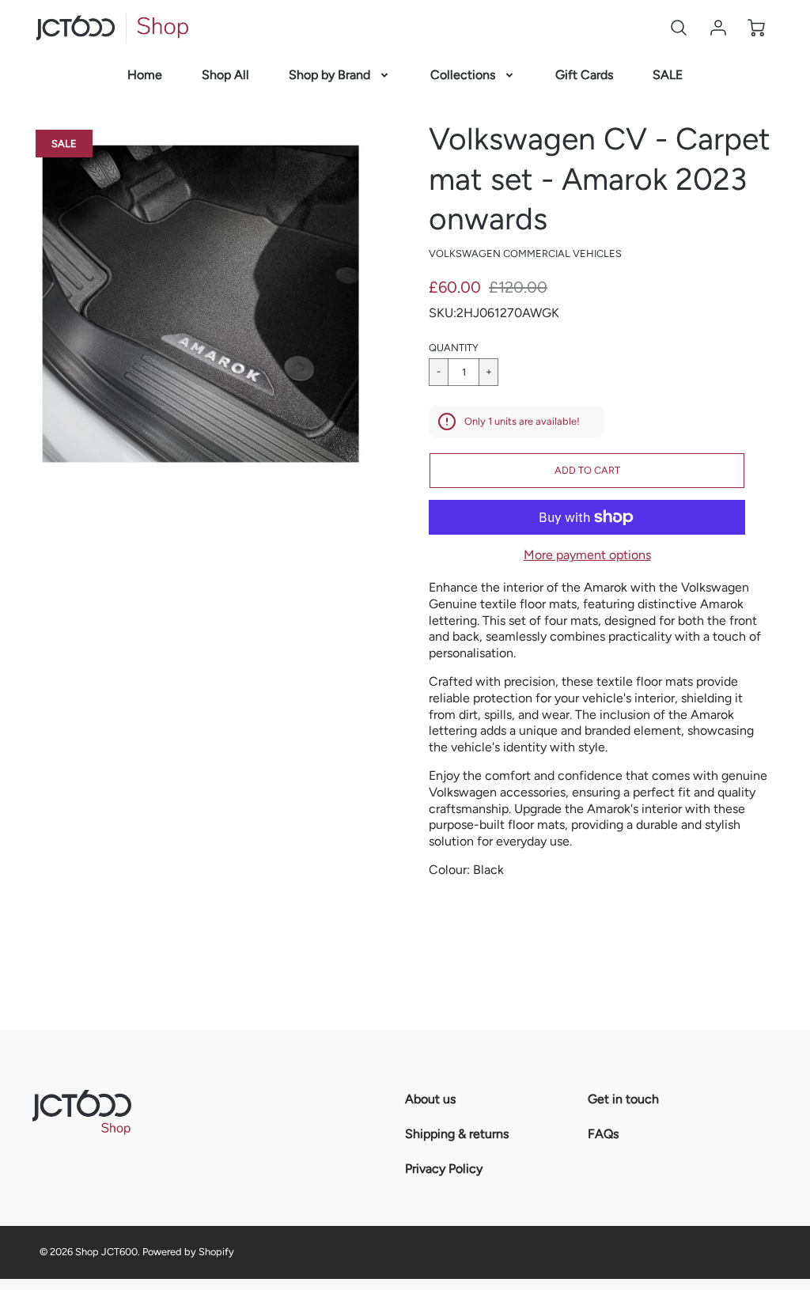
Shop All (225, 74)
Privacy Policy (444, 1168)
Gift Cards (584, 74)
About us (430, 1099)
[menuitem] (144, 75)
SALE (668, 74)
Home (144, 74)
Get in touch (623, 1099)
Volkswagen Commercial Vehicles (525, 253)
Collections (462, 74)
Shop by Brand (329, 74)
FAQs (603, 1133)
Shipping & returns (457, 1133)
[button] (587, 470)
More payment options (587, 554)
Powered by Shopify (188, 1252)
